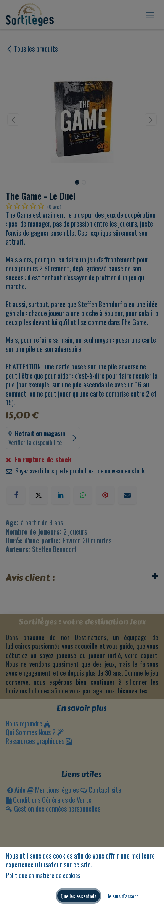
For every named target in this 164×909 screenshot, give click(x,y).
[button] (78, 896)
